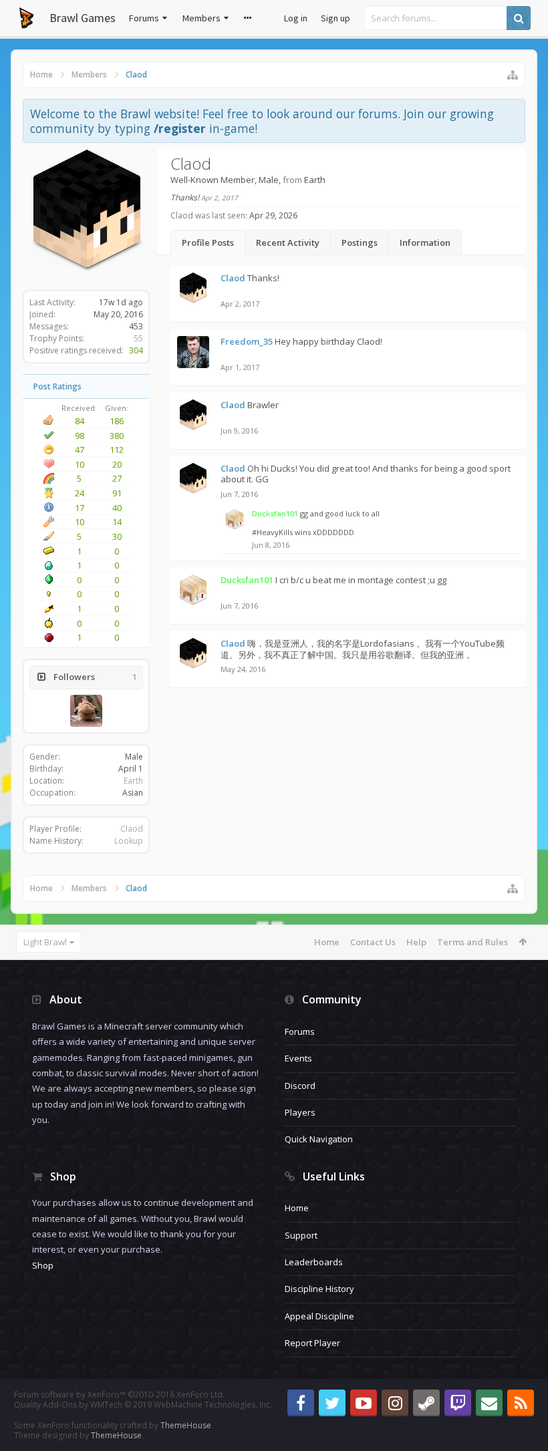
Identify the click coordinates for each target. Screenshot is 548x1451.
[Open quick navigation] (513, 75)
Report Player (312, 1343)
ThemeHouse (185, 1425)
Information (425, 242)
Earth (133, 780)
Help (416, 942)
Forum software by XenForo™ (119, 1394)
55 (138, 338)
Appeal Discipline (319, 1316)
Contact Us (373, 942)
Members (201, 18)
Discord (300, 1086)
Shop (42, 1265)
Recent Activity (287, 242)
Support (301, 1235)
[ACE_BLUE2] (86, 711)
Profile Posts (208, 242)
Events (298, 1058)
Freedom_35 (247, 341)
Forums (144, 18)
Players (300, 1112)
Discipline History (319, 1289)
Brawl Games (82, 17)
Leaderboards (314, 1262)
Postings (359, 242)
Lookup (128, 840)
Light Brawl (45, 942)
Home (326, 942)
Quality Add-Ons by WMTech (143, 1404)
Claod (131, 828)
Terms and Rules (472, 942)
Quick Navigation (319, 1139)
